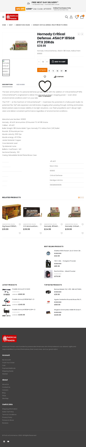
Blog (3, 393)
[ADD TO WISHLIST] (45, 77)
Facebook (49, 71)
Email (66, 71)
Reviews (5, 423)
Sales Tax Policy (8, 412)
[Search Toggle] (66, 17)
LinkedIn (57, 71)
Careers (5, 390)
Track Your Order (8, 363)
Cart (3, 365)
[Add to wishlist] (20, 224)
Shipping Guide (7, 371)
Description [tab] (7, 84)
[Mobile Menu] (4, 17)
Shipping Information (9, 409)
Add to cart (60, 62)
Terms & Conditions (9, 414)
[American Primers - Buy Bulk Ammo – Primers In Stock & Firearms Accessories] (12, 17)
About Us (5, 384)
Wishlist (5, 374)
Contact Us (6, 387)
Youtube (8, 441)
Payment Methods (8, 368)
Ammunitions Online (8, 224)
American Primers (8, 346)
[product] (11, 212)
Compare (42, 70)
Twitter (53, 71)
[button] (79, 197)
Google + (61, 71)
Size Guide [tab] (20, 84)
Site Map (5, 398)
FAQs (4, 396)
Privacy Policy (7, 417)
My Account (6, 360)
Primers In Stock (8, 420)
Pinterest (4, 441)
